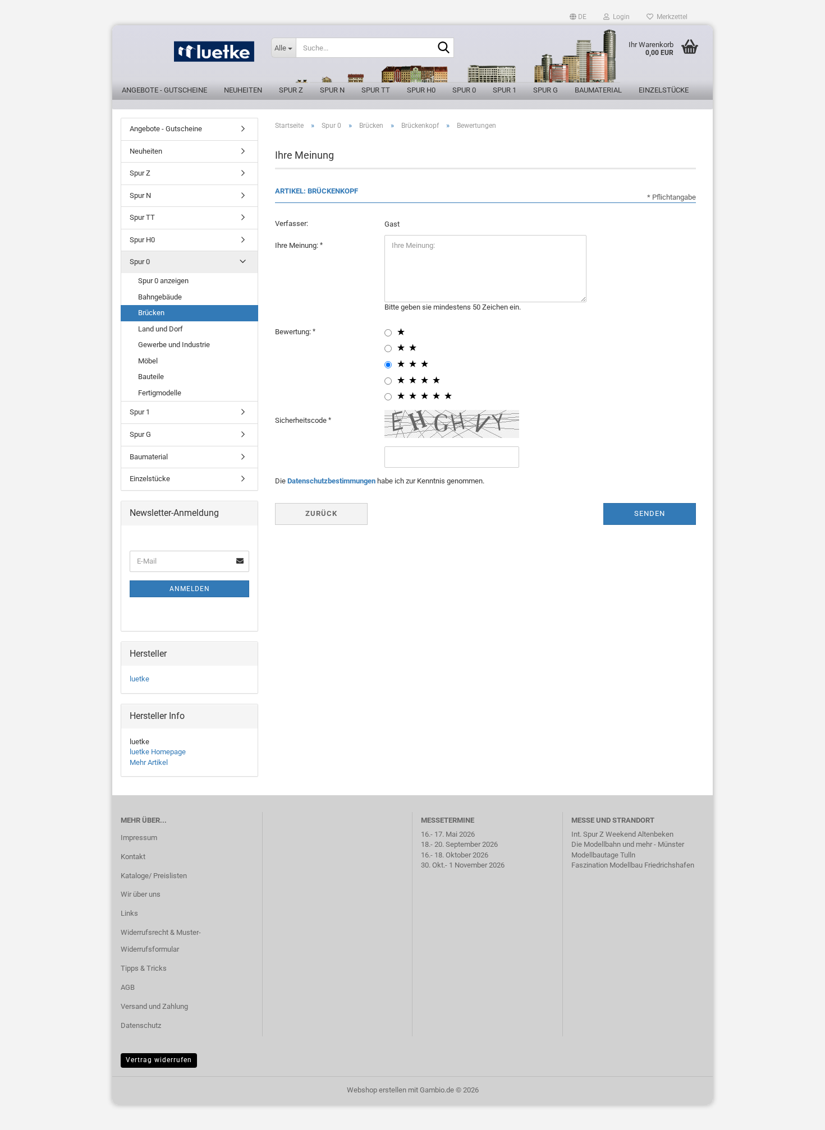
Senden (649, 513)
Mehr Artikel (149, 762)
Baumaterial (598, 90)
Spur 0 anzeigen (163, 280)
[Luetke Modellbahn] (187, 56)
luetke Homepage (158, 752)
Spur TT (375, 90)
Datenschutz (141, 1025)
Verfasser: (291, 223)
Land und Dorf (160, 329)
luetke (139, 679)
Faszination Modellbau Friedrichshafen (632, 865)
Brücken (151, 312)
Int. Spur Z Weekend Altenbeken (622, 834)
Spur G (545, 90)
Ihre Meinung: (297, 245)
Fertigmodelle (159, 393)
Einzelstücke (664, 90)
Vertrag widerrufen (159, 1060)
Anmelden (189, 589)
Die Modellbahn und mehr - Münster (627, 844)
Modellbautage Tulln (603, 855)
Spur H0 (421, 90)
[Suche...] (443, 48)
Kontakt (133, 856)
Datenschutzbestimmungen (331, 481)
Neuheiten (243, 90)
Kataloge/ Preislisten (154, 875)
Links (129, 913)
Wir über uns (141, 894)
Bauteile (151, 376)
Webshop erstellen (376, 1090)
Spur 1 (504, 90)
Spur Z (291, 90)
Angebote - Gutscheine (164, 90)
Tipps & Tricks (144, 968)
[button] (578, 16)
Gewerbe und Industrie (174, 344)
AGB (128, 987)
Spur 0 (464, 90)
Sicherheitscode (301, 420)
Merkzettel (670, 17)
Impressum (139, 837)
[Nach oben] (794, 1113)
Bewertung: (294, 332)
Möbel (148, 361)
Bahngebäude (160, 297)
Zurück (321, 513)
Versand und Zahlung (154, 1006)
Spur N (332, 90)
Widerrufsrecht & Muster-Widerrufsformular (161, 940)
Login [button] (619, 17)
